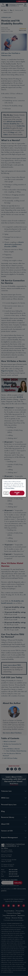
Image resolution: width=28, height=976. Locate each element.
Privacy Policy (10, 488)
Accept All (17, 493)
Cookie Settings (6, 493)
